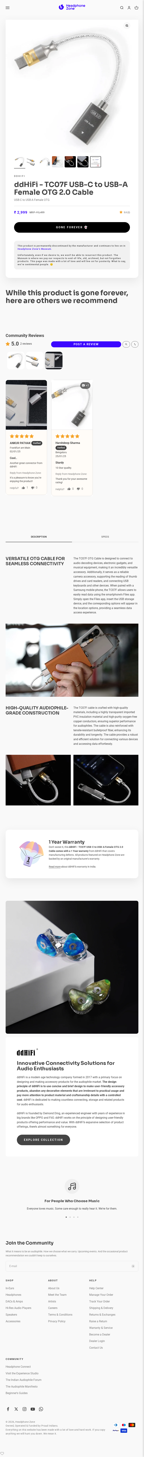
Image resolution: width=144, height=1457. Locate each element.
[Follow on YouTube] (32, 1409)
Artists (52, 1301)
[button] (122, 212)
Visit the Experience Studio (22, 1373)
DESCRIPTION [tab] (39, 536)
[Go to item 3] (45, 162)
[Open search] (126, 344)
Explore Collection (43, 1140)
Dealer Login (97, 1341)
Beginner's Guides (17, 1393)
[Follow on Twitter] (16, 1409)
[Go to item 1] (19, 162)
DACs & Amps (14, 1301)
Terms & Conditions (60, 1314)
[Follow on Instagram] (24, 1409)
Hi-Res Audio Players (18, 1308)
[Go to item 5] (70, 162)
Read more (55, 866)
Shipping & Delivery (101, 1308)
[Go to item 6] (83, 162)
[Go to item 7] (95, 162)
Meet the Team (57, 1294)
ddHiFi (19, 176)
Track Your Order (99, 1301)
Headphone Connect (18, 1366)
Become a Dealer (99, 1334)
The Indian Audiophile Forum (23, 1380)
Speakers (11, 1314)
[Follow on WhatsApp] (41, 1409)
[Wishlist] (2, 1453)
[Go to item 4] (57, 162)
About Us (53, 1288)
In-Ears (10, 1288)
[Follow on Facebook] (8, 1409)
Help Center (96, 1288)
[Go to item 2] (32, 162)
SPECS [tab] (105, 536)
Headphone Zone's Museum (34, 249)
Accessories (13, 1321)
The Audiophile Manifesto (22, 1386)
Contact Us (96, 1347)
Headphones (13, 1294)
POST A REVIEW (86, 344)
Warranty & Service (101, 1328)
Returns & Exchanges (102, 1314)
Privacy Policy (57, 1321)
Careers (52, 1308)
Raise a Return (98, 1321)
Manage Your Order (101, 1294)
